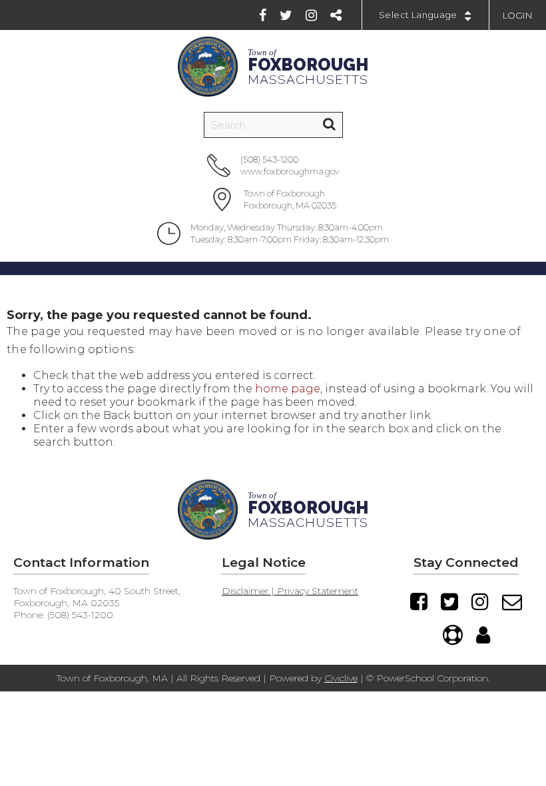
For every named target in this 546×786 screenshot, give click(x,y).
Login (518, 15)
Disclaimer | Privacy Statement (290, 591)
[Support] (452, 634)
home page (287, 388)
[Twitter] (286, 15)
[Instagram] (311, 15)
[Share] (336, 15)
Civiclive (341, 678)
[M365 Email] (512, 601)
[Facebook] (262, 15)
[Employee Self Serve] (483, 634)
